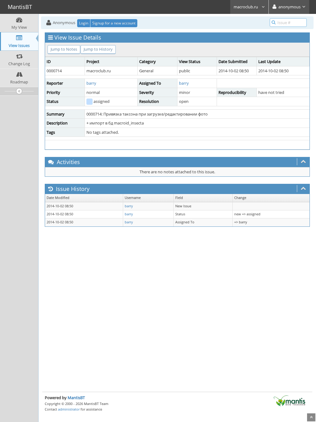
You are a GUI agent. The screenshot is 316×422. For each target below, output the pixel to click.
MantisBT (76, 397)
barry (91, 83)
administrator (69, 409)
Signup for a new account (113, 23)
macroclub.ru (246, 7)
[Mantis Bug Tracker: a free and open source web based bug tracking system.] (289, 400)
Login (83, 23)
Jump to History (98, 49)
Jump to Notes (64, 49)
